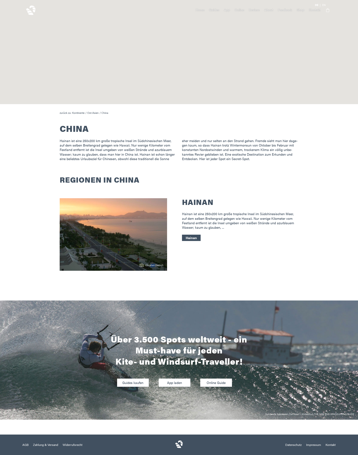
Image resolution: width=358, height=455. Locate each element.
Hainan (191, 237)
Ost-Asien (93, 113)
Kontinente (78, 113)
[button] (326, 10)
